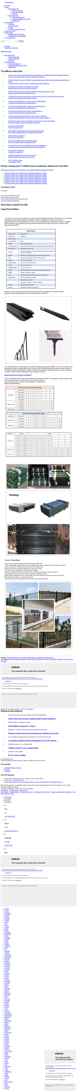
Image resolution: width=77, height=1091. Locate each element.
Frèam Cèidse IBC (17, 10)
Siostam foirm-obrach (26, 792)
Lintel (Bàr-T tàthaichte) (15, 152)
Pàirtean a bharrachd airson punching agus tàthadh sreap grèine (33, 733)
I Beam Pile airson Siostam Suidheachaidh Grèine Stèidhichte (26, 147)
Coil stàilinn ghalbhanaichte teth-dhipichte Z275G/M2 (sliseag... (32, 741)
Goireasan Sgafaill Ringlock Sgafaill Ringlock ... (22, 103)
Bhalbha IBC (16, 21)
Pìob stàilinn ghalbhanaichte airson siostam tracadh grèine (25, 132)
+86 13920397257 (18, 780)
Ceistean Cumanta (10, 31)
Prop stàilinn (4, 792)
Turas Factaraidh (13, 26)
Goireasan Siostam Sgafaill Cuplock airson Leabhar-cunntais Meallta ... (29, 118)
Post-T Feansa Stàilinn (17, 755)
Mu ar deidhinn (9, 22)
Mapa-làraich (23, 790)
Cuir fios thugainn (10, 38)
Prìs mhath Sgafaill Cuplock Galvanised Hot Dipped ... (24, 122)
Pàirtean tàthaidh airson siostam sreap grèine (21, 157)
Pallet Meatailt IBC (17, 12)
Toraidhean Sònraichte (11, 48)
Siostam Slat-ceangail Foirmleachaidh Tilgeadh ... (23, 98)
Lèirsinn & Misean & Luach (16, 29)
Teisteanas (11, 24)
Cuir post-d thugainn (7, 200)
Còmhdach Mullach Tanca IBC (21, 19)
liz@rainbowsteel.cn (56, 782)
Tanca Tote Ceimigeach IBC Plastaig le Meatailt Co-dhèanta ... (26, 77)
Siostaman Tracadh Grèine (42, 792)
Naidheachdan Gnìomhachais (17, 36)
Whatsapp (16, 200)
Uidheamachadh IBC (18, 17)
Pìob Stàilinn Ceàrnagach (15, 137)
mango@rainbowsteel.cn (42, 782)
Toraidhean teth (13, 790)
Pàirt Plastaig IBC (13, 16)
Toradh (7, 7)
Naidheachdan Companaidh (16, 34)
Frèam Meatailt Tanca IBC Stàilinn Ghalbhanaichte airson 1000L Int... (29, 83)
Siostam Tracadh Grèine (15, 127)
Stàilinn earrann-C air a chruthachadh (23, 748)
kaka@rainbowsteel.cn (11, 782)
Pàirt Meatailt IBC (13, 9)
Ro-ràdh (10, 27)
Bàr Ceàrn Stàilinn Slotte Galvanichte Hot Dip (22, 142)
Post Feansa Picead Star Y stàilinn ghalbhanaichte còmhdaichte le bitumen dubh (30, 657)
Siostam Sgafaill (14, 792)
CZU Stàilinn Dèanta (14, 162)
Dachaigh (7, 5)
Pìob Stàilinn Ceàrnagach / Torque (21, 726)
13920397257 (9, 845)
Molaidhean (4, 790)
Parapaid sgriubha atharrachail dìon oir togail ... (22, 93)
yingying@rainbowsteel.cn (27, 782)
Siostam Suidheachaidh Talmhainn (61, 792)
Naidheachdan (9, 32)
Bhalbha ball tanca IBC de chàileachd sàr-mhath (22, 88)
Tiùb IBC (15, 14)
